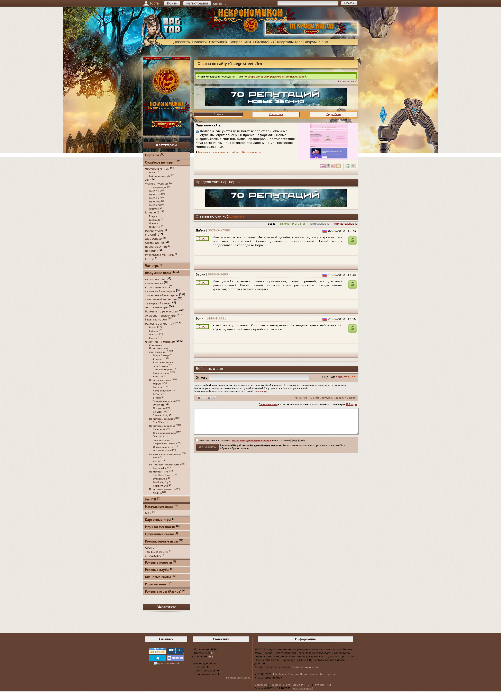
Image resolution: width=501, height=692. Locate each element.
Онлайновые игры (159, 162)
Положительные (290, 223)
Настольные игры (159, 507)
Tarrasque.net (328, 674)
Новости (199, 42)
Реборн (157, 394)
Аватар (157, 461)
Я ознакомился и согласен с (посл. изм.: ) (252, 440)
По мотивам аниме (160, 380)
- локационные (155, 279)
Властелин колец (163, 362)
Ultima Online (154, 242)
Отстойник (218, 42)
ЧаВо (323, 42)
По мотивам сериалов (162, 426)
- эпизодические (156, 287)
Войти (172, 3)
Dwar (152, 172)
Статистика (276, 114)
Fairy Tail (158, 387)
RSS (329, 684)
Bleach (157, 397)
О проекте (261, 684)
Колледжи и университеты (213, 152)
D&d (148, 513)
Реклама (319, 684)
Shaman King (161, 415)
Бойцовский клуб (159, 176)
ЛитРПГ (150, 499)
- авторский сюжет (158, 303)
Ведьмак (158, 376)
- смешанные (154, 283)
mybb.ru (235, 152)
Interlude (154, 220)
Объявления (264, 42)
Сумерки (158, 359)
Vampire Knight (162, 390)
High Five (154, 227)
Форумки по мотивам (160, 341)
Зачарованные (161, 440)
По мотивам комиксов (162, 489)
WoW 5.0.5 (155, 201)
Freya (152, 216)
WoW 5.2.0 (155, 205)
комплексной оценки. (305, 667)
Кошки (153, 338)
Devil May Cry (160, 482)
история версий (303, 688)
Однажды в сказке (163, 447)
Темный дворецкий (164, 401)
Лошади (154, 334)
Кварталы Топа (290, 42)
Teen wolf (158, 436)
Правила (275, 684)
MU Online (152, 234)
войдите (341, 377)
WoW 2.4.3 (155, 191)
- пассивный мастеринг (161, 299)
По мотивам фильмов (162, 419)
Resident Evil (160, 485)
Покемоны (159, 408)
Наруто (157, 383)
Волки (153, 327)
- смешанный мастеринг (161, 295)
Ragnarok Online (156, 246)
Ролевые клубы (157, 570)
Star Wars (158, 422)
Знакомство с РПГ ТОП (297, 684)
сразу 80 (154, 208)
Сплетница (159, 429)
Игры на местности (160, 527)
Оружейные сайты (159, 534)
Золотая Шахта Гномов (303, 674)
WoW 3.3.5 (155, 194)
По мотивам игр (158, 471)
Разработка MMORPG (159, 254)
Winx (156, 457)
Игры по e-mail (157, 584)
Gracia (152, 223)
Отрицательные (344, 223)
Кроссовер (155, 345)
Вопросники (240, 42)
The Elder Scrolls (162, 475)
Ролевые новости (158, 563)
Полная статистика (238, 677)
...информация (158, 187)
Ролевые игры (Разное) (163, 591)
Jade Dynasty (153, 238)
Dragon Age (160, 478)
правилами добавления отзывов (251, 440)
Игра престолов (162, 450)
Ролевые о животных (159, 323)
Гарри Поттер (161, 355)
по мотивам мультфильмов (165, 464)
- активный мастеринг (160, 291)
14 (226, 3)
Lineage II (152, 212)
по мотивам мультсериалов (165, 454)
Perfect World (154, 230)
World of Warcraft (156, 183)
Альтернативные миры (160, 315)
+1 (204, 238)
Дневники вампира (164, 433)
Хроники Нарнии (163, 369)
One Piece (158, 404)
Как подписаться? (347, 81)
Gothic (149, 547)
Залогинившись (268, 404)
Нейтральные (317, 223)
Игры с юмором (156, 319)
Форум (311, 42)
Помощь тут (260, 391)
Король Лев (160, 468)
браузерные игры (157, 168)
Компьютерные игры (161, 541)
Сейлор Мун (160, 411)
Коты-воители (161, 373)
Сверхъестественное (165, 443)
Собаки (153, 331)
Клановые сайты (158, 577)
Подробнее (333, 114)
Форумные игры (251, 152)
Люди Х (157, 492)
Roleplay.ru (279, 674)
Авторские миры (156, 307)
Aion (148, 179)
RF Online (151, 251)
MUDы (149, 259)
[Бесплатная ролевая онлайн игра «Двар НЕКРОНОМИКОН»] (311, 34)
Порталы (152, 155)
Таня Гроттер (160, 366)
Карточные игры (158, 520)
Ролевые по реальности (161, 311)
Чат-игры (152, 266)
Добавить (181, 42)
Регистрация (197, 3)
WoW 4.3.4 (155, 198)
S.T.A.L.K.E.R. (153, 555)
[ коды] (352, 404)
